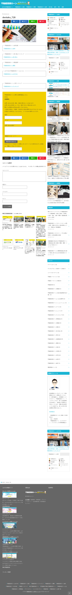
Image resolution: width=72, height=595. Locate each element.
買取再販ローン (52, 367)
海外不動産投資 (6, 567)
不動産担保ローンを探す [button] (54, 57)
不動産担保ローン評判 (54, 355)
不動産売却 (51, 284)
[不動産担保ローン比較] (58, 89)
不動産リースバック (54, 276)
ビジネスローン (53, 19)
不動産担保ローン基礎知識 (55, 339)
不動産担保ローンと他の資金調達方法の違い (57, 293)
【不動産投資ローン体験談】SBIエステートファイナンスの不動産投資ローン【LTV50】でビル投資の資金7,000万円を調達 (58, 200)
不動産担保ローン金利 (9, 48)
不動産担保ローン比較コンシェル (33, 591)
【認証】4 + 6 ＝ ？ (10, 136)
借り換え (63, 21)
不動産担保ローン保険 (54, 327)
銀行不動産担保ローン (34, 586)
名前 (6, 114)
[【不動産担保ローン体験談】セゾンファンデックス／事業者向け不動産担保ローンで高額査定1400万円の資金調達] (58, 110)
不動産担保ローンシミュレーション (57, 302)
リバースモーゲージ (53, 272)
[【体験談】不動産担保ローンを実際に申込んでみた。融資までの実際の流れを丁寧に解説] (58, 169)
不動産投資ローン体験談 (54, 288)
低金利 (62, 17)
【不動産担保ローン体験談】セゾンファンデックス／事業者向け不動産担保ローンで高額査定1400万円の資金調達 (58, 119)
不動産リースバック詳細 (54, 280)
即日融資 (52, 21)
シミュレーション (65, 23)
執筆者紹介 (52, 411)
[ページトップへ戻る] (69, 593)
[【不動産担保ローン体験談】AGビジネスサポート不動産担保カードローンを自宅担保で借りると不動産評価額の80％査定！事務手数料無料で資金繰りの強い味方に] (58, 128)
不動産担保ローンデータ (54, 306)
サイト (4, 198)
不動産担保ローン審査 (9, 65)
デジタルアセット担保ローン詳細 (57, 268)
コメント (5, 170)
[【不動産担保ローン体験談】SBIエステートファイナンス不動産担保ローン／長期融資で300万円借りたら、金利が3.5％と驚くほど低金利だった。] (58, 148)
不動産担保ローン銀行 (54, 363)
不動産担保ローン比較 (52, 96)
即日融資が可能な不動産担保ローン (48, 586)
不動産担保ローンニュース (55, 310)
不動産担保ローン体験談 (54, 323)
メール (7, 120)
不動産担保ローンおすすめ (11, 74)
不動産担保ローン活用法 (54, 351)
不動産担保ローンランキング (11, 86)
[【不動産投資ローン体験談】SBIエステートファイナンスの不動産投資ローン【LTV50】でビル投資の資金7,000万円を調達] (58, 191)
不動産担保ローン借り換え (11, 57)
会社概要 (27, 499)
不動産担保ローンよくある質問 (56, 298)
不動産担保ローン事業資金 (55, 318)
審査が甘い (63, 19)
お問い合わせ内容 (10, 125)
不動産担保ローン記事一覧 (55, 589)
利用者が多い (53, 17)
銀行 (51, 23)
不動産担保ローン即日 (54, 335)
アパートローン (53, 24)
